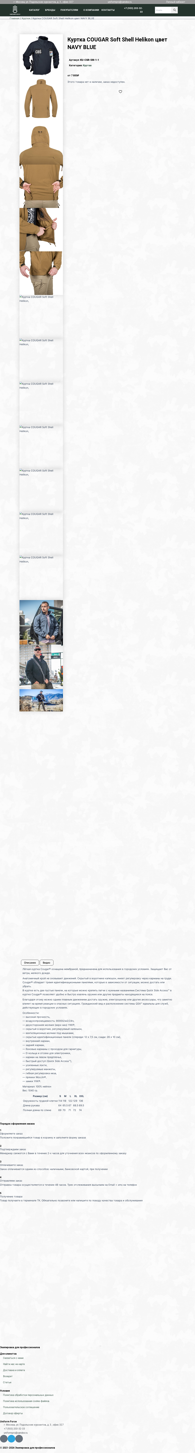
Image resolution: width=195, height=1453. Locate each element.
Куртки (26, 18)
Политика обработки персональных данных (28, 1395)
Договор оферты (13, 1413)
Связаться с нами (13, 1358)
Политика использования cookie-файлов (26, 1401)
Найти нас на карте (14, 1364)
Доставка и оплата (14, 1370)
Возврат (8, 1376)
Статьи (7, 1382)
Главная (14, 18)
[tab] (30, 963)
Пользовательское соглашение (21, 1407)
